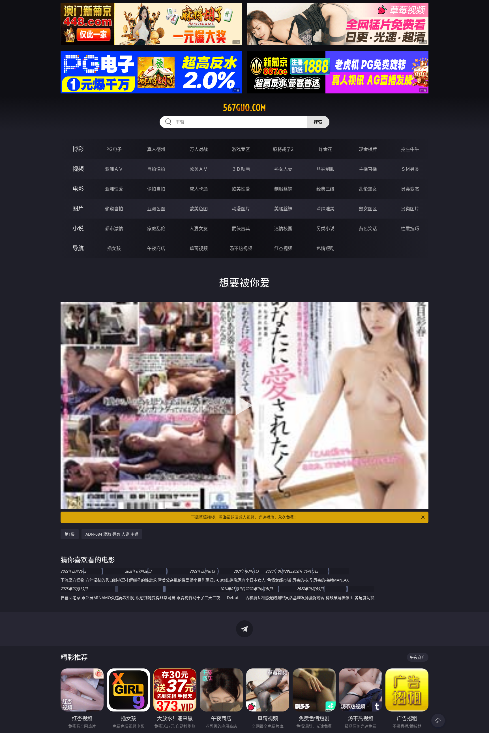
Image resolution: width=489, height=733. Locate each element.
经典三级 (325, 189)
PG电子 (114, 149)
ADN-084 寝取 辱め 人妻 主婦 (111, 534)
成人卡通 (199, 189)
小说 (78, 228)
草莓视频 (199, 248)
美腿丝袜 (283, 209)
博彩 (78, 149)
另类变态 (410, 189)
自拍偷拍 (156, 169)
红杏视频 (283, 248)
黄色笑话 (368, 228)
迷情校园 (283, 228)
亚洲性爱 (114, 189)
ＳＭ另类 (410, 169)
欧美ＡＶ (199, 169)
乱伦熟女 (368, 189)
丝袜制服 (325, 169)
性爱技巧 (410, 228)
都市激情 (114, 228)
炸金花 (325, 149)
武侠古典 (241, 228)
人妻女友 (199, 228)
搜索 (318, 122)
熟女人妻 (283, 169)
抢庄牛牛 (410, 149)
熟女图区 (368, 209)
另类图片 (410, 209)
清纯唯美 (325, 209)
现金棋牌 (368, 149)
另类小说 (325, 228)
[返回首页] (438, 720)
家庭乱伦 (156, 228)
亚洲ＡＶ (114, 169)
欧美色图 (199, 209)
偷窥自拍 (114, 209)
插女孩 (114, 248)
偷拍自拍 (156, 189)
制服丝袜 (283, 189)
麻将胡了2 (283, 149)
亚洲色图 (156, 209)
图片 (78, 208)
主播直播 (368, 169)
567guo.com (244, 107)
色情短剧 (325, 248)
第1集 (70, 534)
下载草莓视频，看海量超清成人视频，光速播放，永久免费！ (244, 517)
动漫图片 (241, 209)
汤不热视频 (241, 248)
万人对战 (199, 149)
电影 (78, 189)
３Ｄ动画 (241, 169)
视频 (78, 169)
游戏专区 (241, 149)
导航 (78, 248)
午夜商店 (156, 248)
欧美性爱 (241, 189)
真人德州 (156, 149)
